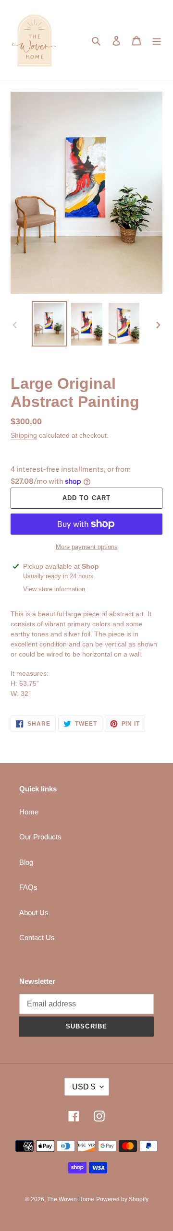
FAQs (28, 887)
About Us (34, 912)
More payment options (87, 546)
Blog (26, 862)
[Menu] (157, 40)
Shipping (24, 435)
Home (28, 812)
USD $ (83, 1087)
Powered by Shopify (122, 1199)
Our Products (40, 837)
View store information (54, 589)
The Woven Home (70, 1199)
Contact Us (37, 937)
